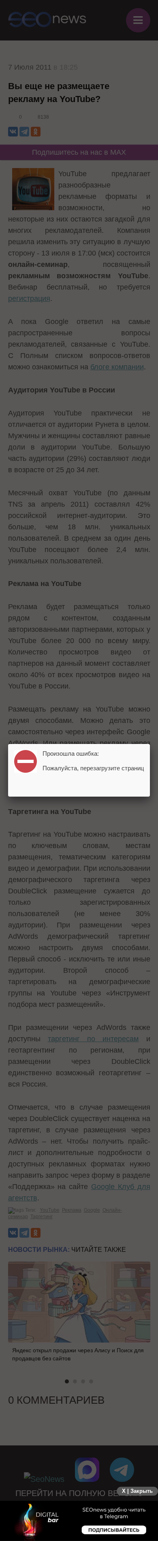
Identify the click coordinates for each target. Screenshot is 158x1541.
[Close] (150, 744)
